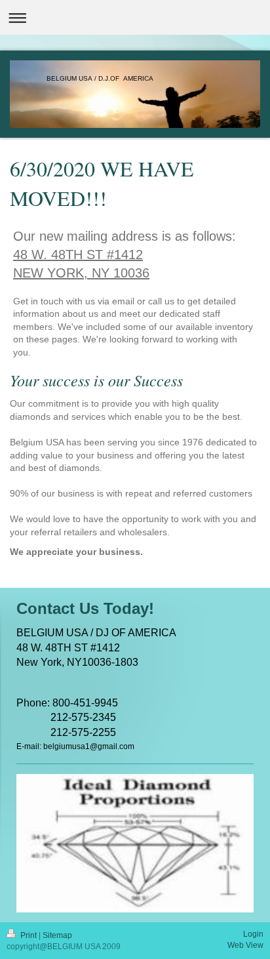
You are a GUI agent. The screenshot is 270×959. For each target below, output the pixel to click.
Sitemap (57, 935)
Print (28, 935)
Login (253, 934)
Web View (245, 945)
